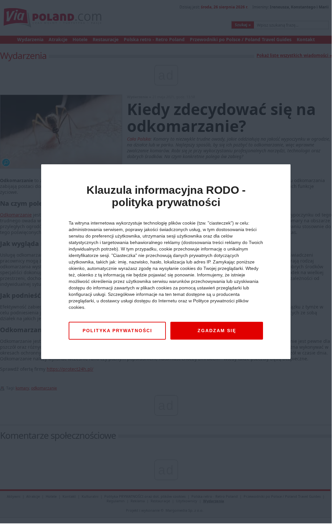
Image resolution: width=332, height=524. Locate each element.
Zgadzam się (217, 330)
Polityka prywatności (117, 330)
